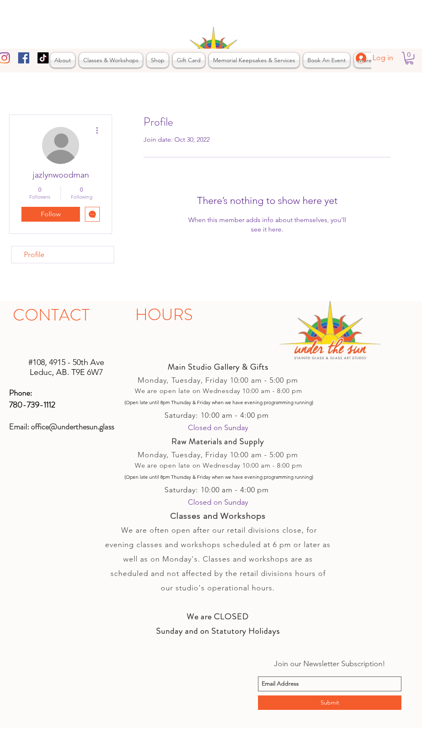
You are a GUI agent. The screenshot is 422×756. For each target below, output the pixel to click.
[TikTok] (43, 57)
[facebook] (23, 57)
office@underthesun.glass (72, 427)
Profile (34, 254)
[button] (409, 58)
